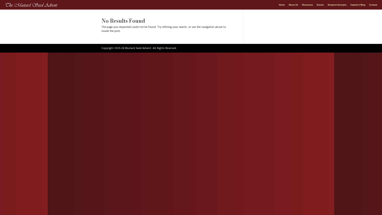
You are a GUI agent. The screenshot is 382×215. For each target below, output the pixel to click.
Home (282, 5)
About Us (293, 5)
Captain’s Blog (357, 5)
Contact (373, 5)
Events (320, 5)
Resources (307, 5)
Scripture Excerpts (337, 5)
